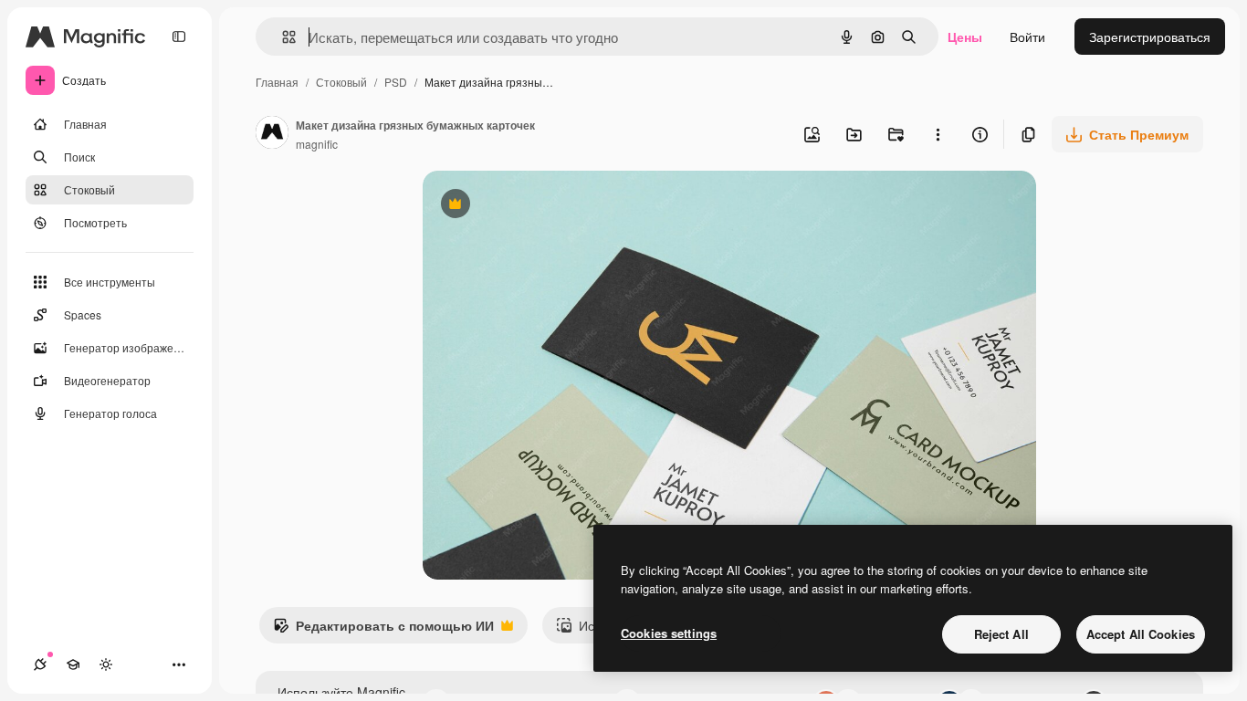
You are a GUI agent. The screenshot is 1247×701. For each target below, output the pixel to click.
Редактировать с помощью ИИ (383, 629)
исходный (545, 205)
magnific (317, 144)
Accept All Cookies (1140, 634)
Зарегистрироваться (1149, 36)
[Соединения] (40, 664)
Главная (277, 81)
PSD (395, 81)
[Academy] (73, 664)
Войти (1027, 36)
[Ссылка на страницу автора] (272, 134)
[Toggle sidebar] (179, 36)
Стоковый (341, 81)
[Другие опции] (937, 134)
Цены (965, 36)
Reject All (1001, 634)
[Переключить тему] (106, 664)
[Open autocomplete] (282, 37)
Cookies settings (669, 633)
